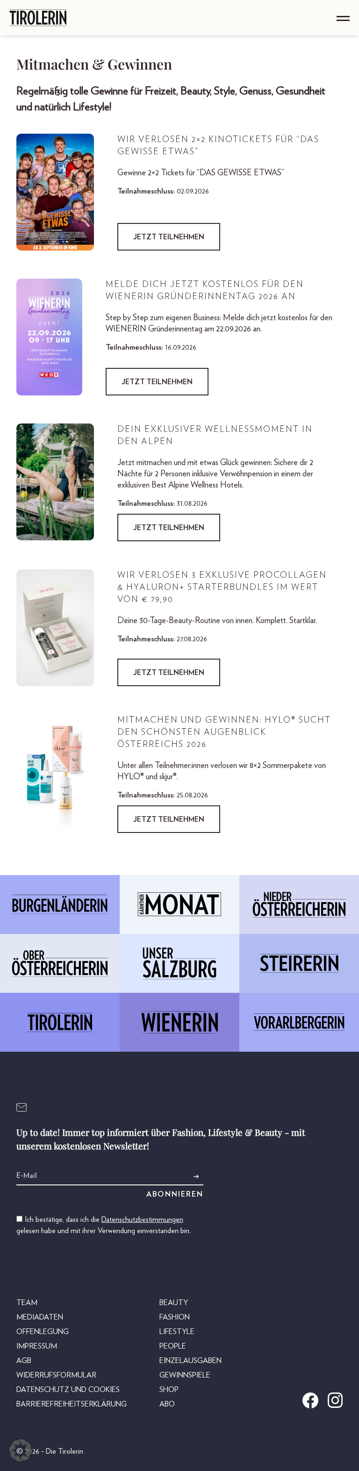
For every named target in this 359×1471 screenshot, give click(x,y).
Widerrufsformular (56, 1375)
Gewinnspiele (184, 1375)
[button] (20, 1450)
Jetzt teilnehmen (168, 237)
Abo (167, 1404)
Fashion (174, 1317)
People (172, 1346)
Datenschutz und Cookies (68, 1389)
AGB (23, 1360)
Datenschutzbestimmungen (142, 1219)
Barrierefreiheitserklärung (71, 1404)
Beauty (173, 1302)
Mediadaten (39, 1317)
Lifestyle (176, 1331)
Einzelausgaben (190, 1360)
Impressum (36, 1346)
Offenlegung (42, 1331)
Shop (169, 1389)
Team (26, 1302)
